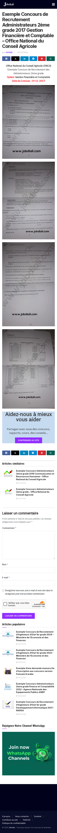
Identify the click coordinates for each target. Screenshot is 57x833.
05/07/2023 (21, 662)
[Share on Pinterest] (42, 58)
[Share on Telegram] (33, 58)
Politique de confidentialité (14, 823)
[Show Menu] (53, 4)
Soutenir (38, 816)
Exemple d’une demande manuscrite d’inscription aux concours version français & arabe (35, 671)
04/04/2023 (21, 696)
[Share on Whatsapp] (50, 58)
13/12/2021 (22, 52)
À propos (6, 816)
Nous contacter (22, 816)
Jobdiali (9, 52)
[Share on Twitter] (15, 58)
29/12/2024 (21, 678)
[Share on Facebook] (6, 58)
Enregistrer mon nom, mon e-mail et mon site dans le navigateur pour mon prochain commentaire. (29, 592)
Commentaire (9, 528)
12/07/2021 (21, 498)
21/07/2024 (21, 644)
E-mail (6, 577)
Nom (5, 564)
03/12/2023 (21, 483)
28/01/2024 (21, 714)
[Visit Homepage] (8, 4)
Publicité (26, 820)
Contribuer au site (10, 820)
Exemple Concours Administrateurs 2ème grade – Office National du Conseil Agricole (35, 492)
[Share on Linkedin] (24, 58)
